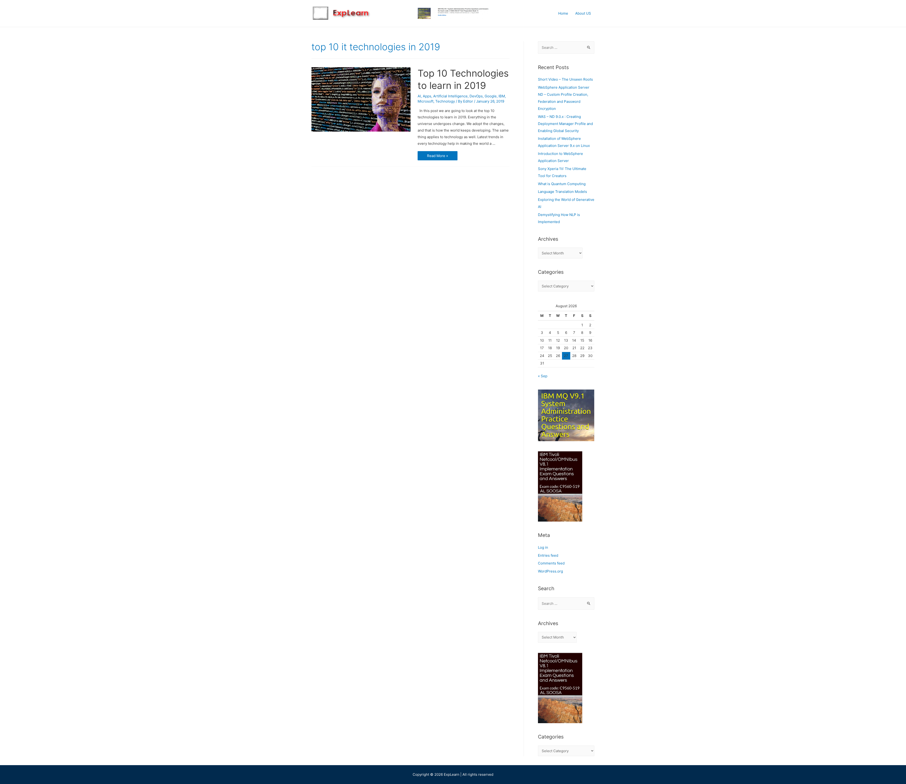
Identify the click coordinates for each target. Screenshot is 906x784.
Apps (427, 96)
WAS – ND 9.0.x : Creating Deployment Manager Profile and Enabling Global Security (565, 123)
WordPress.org (550, 571)
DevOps (476, 96)
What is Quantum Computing (562, 184)
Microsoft (425, 101)
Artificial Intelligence (450, 96)
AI (419, 96)
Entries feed (548, 555)
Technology (445, 101)
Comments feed (551, 563)
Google (491, 96)
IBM (502, 96)
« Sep (542, 376)
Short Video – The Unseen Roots (565, 79)
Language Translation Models (562, 191)
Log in (543, 547)
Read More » (438, 156)
